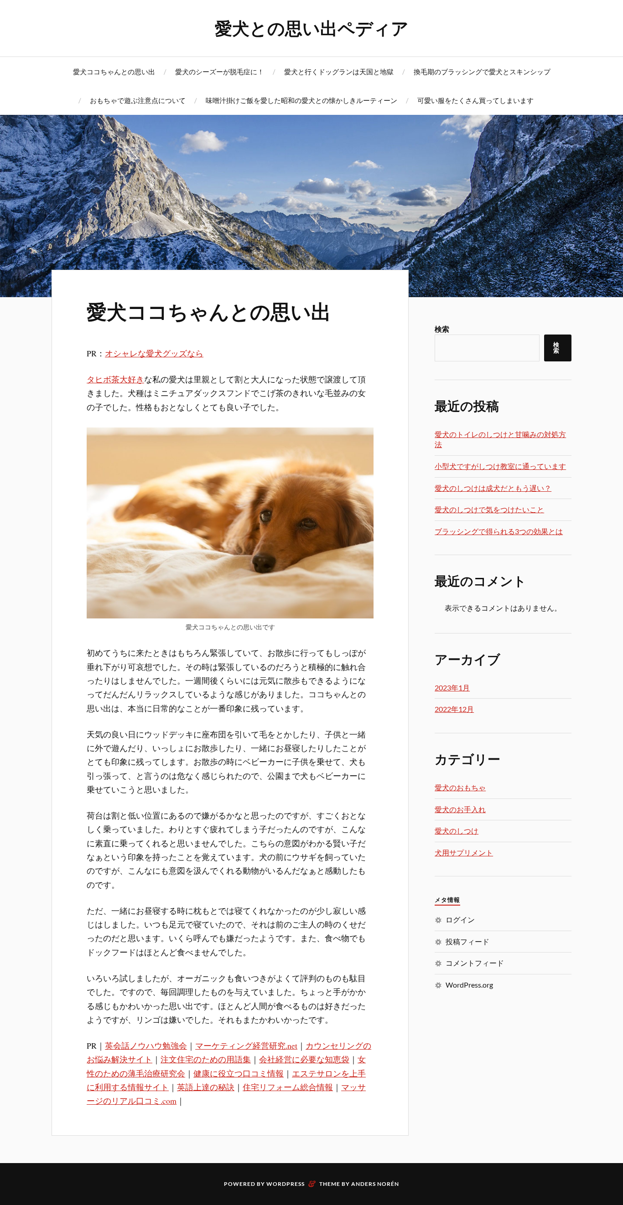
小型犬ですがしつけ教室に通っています (500, 466)
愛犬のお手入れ (460, 809)
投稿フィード (467, 941)
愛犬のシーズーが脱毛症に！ (219, 71)
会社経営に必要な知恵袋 (304, 1059)
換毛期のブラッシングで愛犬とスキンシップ (482, 71)
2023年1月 (452, 687)
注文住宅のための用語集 (206, 1059)
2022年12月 (454, 709)
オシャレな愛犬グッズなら (154, 353)
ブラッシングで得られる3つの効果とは (499, 531)
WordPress (285, 1183)
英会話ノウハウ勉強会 (146, 1045)
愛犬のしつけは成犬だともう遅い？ (493, 488)
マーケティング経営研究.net (246, 1045)
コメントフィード (475, 962)
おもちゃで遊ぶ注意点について (138, 100)
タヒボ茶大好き (115, 379)
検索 (442, 328)
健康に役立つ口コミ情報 (238, 1073)
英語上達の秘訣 (205, 1086)
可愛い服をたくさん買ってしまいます (475, 100)
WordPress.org (469, 984)
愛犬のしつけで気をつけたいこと (489, 509)
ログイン (460, 919)
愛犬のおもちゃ (460, 787)
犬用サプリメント (464, 852)
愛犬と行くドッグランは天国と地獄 (339, 71)
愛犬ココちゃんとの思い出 (114, 71)
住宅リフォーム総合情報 (288, 1086)
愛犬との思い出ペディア (312, 27)
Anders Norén (375, 1183)
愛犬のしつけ (456, 830)
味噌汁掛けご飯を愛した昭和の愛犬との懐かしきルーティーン (301, 100)
